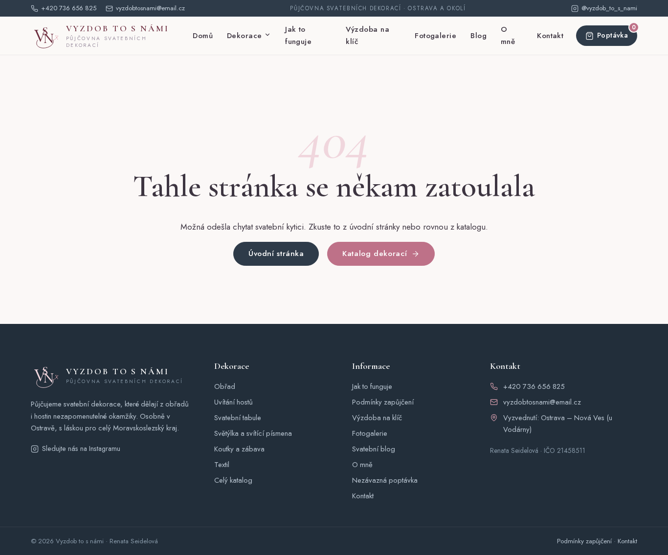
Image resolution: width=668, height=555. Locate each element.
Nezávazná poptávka (385, 480)
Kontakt (550, 35)
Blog (478, 35)
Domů (203, 35)
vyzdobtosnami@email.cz (542, 402)
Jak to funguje (298, 35)
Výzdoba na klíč (367, 35)
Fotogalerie (435, 35)
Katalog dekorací (374, 253)
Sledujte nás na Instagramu (81, 448)
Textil (221, 464)
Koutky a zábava (239, 449)
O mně (508, 35)
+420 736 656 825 (534, 386)
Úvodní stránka (276, 253)
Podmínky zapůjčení (383, 402)
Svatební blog (373, 449)
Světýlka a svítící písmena (253, 433)
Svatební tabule (237, 417)
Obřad (224, 386)
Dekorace (244, 35)
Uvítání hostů (233, 402)
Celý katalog (233, 480)
